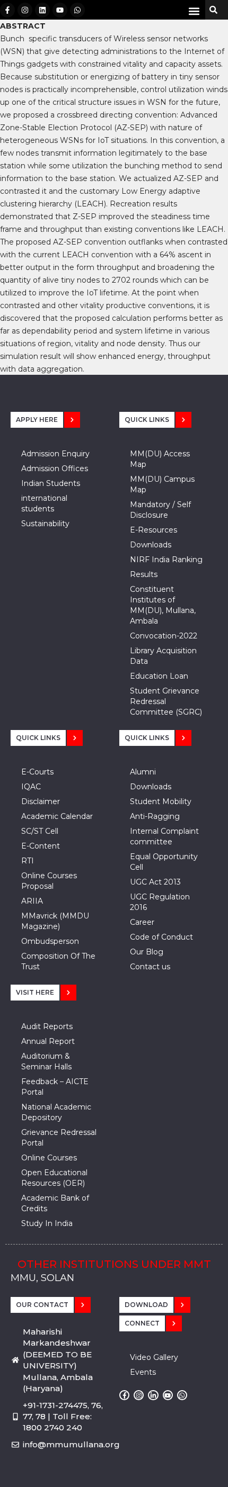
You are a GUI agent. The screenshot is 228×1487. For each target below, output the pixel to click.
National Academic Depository (56, 1112)
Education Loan (159, 676)
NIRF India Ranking (166, 559)
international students (44, 503)
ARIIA (32, 901)
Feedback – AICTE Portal (55, 1087)
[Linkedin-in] (153, 1395)
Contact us (150, 966)
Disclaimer (40, 801)
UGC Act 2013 (155, 882)
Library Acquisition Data (163, 656)
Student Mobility (160, 801)
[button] (194, 11)
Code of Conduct (161, 937)
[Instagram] (24, 10)
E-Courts (37, 772)
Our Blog (146, 952)
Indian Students (50, 483)
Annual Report (48, 1041)
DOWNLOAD (146, 1305)
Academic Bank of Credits (55, 1203)
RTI (27, 861)
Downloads (150, 544)
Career (142, 922)
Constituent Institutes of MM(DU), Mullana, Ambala (163, 605)
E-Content (40, 846)
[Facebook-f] (7, 10)
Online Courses (49, 1157)
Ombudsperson (50, 941)
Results (143, 574)
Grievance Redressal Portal (59, 1138)
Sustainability (45, 523)
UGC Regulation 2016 (160, 902)
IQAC (31, 786)
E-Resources (153, 530)
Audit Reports (47, 1026)
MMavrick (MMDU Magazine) (55, 921)
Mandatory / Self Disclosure (160, 510)
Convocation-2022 (163, 636)
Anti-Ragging (155, 816)
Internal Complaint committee (164, 836)
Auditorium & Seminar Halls (46, 1061)
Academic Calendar (57, 816)
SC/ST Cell (39, 831)
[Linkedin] (42, 10)
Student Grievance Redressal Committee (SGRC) (166, 701)
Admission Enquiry (55, 453)
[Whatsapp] (77, 10)
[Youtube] (59, 10)
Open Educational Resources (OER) (54, 1178)
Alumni (143, 772)
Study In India (47, 1223)
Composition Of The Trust (58, 961)
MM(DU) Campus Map (162, 484)
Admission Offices (54, 468)
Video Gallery (154, 1357)
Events (143, 1372)
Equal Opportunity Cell (164, 862)
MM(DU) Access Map (160, 459)
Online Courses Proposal (49, 881)
